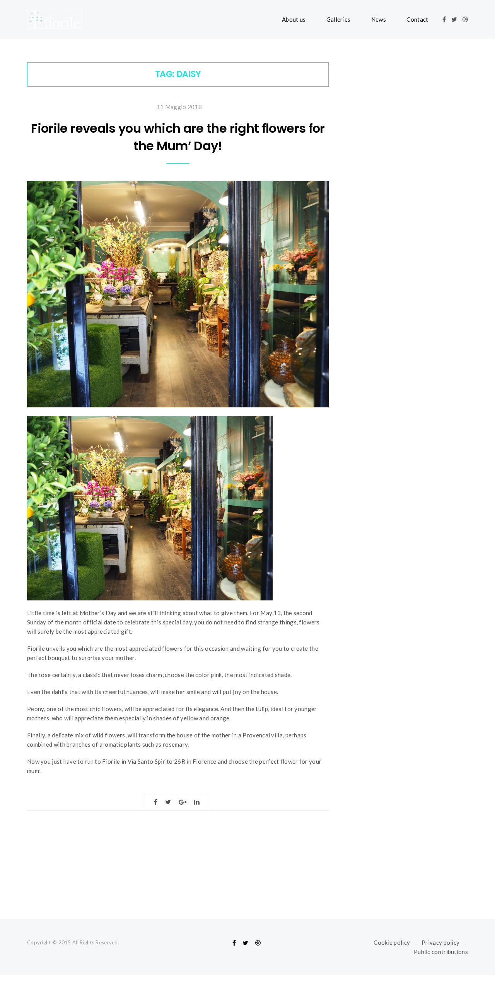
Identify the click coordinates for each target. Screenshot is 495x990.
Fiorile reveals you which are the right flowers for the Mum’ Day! (177, 137)
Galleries (338, 19)
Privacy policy (440, 942)
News (378, 19)
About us (294, 19)
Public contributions (441, 951)
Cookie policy (392, 942)
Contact (417, 19)
